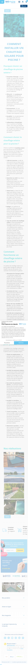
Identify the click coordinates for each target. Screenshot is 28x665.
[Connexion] (23, 2)
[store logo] (10, 2)
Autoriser (21, 342)
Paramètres (7, 342)
